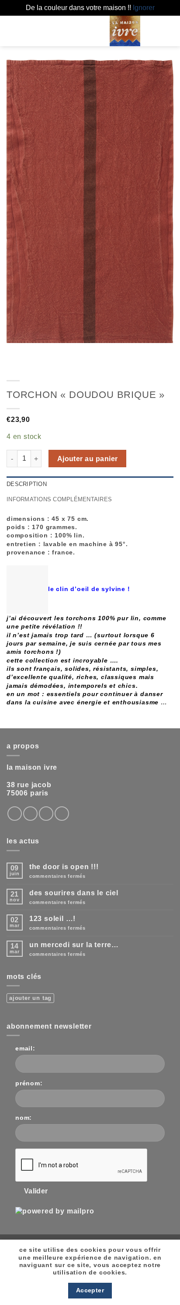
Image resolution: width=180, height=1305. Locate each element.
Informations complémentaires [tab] (59, 499)
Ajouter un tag (30, 998)
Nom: (23, 1117)
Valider (36, 1191)
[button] (71, 30)
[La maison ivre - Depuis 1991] (125, 31)
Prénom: (29, 1083)
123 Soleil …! (52, 918)
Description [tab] (27, 484)
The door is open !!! (64, 866)
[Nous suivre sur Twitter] (30, 813)
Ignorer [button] (144, 7)
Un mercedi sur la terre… (74, 944)
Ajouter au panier (87, 458)
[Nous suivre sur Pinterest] (62, 813)
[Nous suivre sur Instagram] (14, 813)
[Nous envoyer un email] (46, 813)
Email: (25, 1048)
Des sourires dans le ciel (73, 893)
